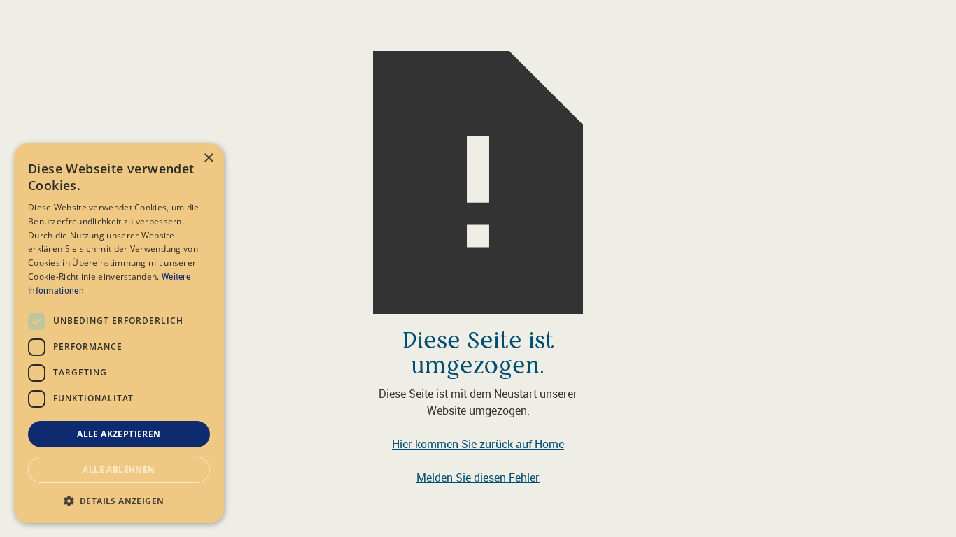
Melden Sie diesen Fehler (478, 477)
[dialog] (119, 333)
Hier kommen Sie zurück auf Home (478, 444)
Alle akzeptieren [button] (118, 434)
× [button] (208, 158)
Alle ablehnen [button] (119, 469)
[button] (119, 500)
